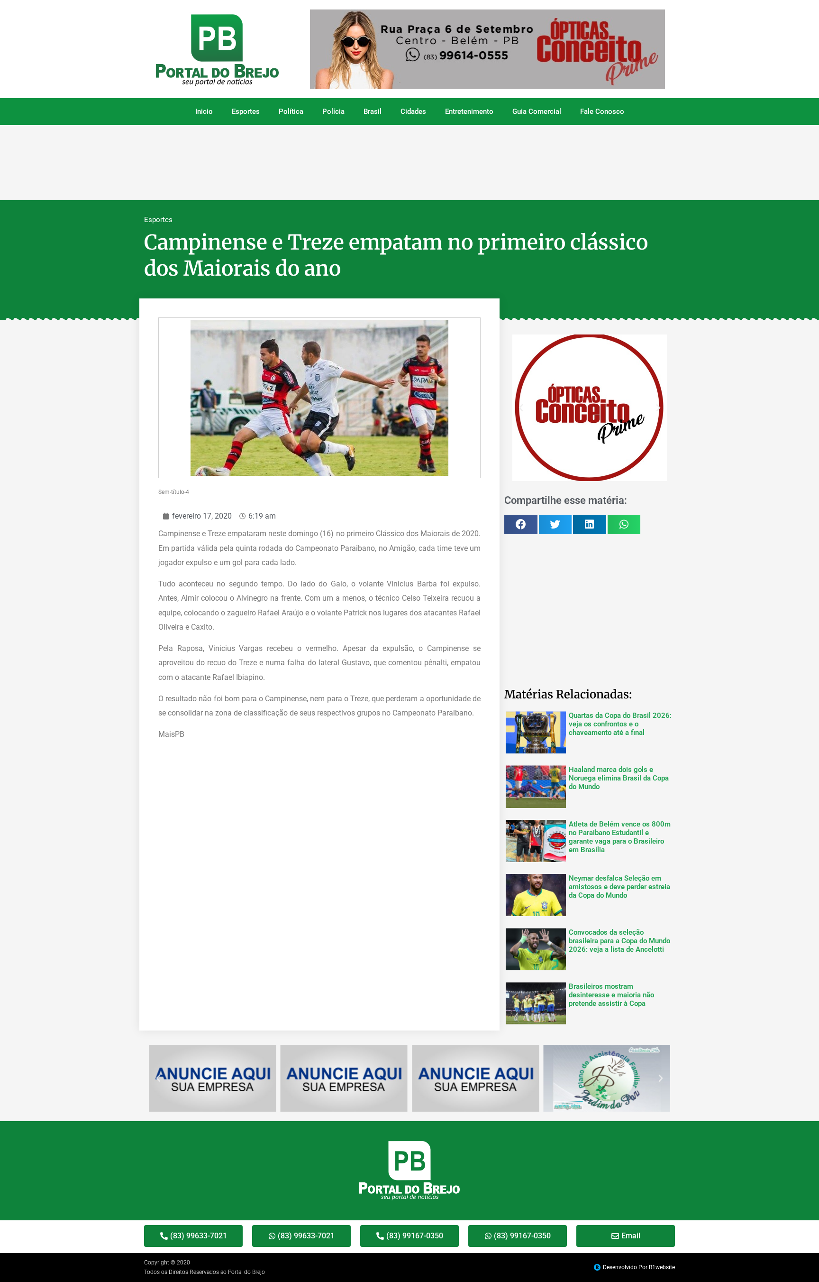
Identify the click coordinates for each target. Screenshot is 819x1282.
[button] (521, 408)
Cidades (413, 111)
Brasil (373, 111)
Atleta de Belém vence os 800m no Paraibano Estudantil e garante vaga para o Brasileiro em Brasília (620, 837)
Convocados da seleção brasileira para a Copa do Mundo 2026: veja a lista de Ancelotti (619, 941)
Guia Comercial (536, 111)
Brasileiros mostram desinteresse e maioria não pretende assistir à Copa (611, 995)
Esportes (246, 111)
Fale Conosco (602, 111)
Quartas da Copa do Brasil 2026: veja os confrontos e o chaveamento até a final (620, 724)
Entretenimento (469, 111)
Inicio (204, 111)
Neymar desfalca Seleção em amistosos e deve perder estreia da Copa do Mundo (619, 887)
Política (291, 111)
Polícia (333, 111)
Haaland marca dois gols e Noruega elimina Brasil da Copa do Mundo (619, 778)
